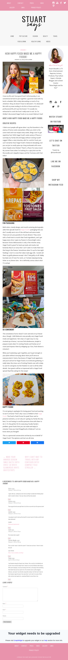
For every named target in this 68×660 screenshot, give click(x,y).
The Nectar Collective (44, 657)
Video (42, 3)
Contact (20, 3)
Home (12, 36)
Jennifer (10, 512)
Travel (55, 36)
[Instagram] (51, 102)
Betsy (10, 488)
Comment (5, 586)
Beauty (45, 36)
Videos (48, 41)
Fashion (35, 36)
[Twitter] (53, 106)
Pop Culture (23, 36)
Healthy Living (36, 41)
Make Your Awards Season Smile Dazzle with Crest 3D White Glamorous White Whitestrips (11, 463)
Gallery (12, 7)
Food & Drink (22, 41)
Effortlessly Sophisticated (13, 524)
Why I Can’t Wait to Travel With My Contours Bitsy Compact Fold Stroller (33, 462)
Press (32, 3)
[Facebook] (60, 102)
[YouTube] (55, 102)
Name (4, 603)
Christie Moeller (12, 540)
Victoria (10, 501)
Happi (23, 230)
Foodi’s (27, 230)
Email (4, 609)
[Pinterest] (58, 106)
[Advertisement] (56, 220)
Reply (9, 499)
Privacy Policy (36, 7)
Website (4, 616)
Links (23, 7)
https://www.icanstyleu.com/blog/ (15, 553)
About (9, 3)
